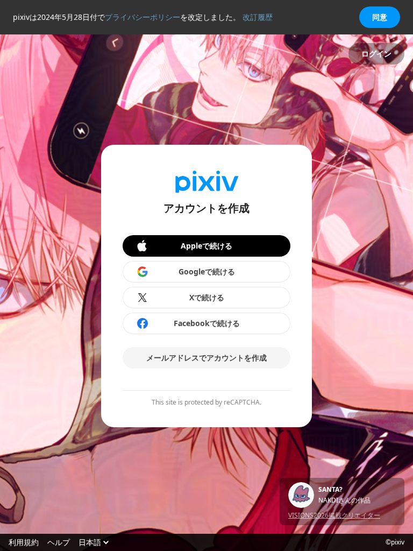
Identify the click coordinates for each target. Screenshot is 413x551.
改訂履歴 (258, 17)
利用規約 (24, 542)
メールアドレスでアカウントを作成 (206, 357)
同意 (379, 17)
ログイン (376, 53)
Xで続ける (206, 297)
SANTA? (330, 489)
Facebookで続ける (207, 323)
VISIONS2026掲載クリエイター (334, 515)
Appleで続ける (206, 246)
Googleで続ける (207, 271)
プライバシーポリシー (142, 17)
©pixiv (395, 542)
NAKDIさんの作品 (344, 500)
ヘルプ (58, 542)
